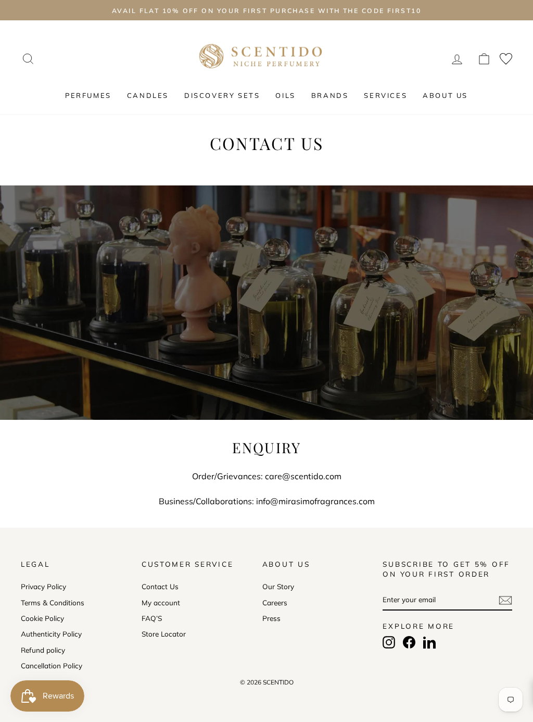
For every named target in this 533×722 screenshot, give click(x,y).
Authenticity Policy (51, 633)
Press (271, 618)
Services (385, 95)
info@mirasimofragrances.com (315, 501)
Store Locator (164, 633)
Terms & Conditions (52, 602)
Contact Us (160, 586)
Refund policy (43, 649)
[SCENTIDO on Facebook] (409, 642)
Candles (148, 95)
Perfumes (88, 95)
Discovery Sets (222, 95)
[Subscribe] (505, 599)
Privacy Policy (43, 586)
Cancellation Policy (51, 665)
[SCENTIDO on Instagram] (389, 642)
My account (161, 602)
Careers (274, 602)
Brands (330, 95)
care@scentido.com (303, 476)
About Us (445, 95)
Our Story (278, 586)
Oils (285, 95)
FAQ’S (152, 618)
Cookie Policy (42, 618)
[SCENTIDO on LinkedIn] (429, 642)
